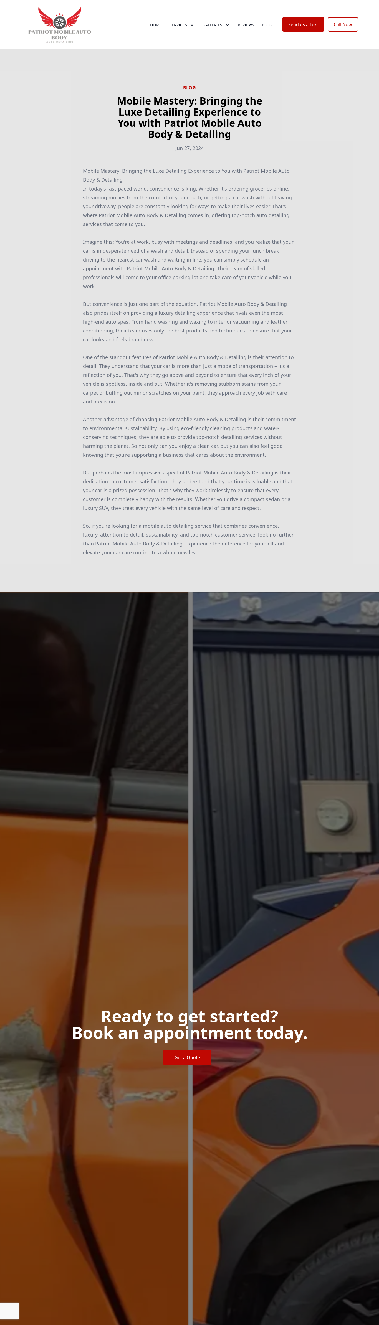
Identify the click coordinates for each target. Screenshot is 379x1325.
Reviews (246, 24)
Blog (267, 24)
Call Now (343, 24)
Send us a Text (303, 24)
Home (156, 24)
